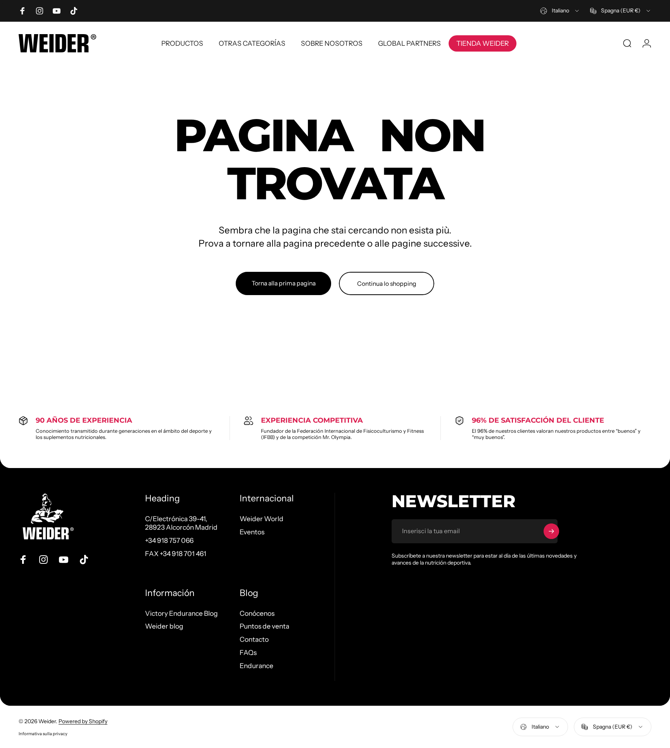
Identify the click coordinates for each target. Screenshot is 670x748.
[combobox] (560, 11)
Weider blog (164, 626)
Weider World (261, 519)
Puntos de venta (264, 626)
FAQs (248, 652)
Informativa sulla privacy (43, 733)
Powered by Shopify (83, 720)
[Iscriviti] (551, 531)
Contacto (254, 639)
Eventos (252, 532)
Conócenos (257, 613)
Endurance (256, 666)
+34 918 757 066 (169, 540)
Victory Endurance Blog (181, 613)
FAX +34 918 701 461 (175, 553)
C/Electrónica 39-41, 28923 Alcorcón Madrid (181, 523)
